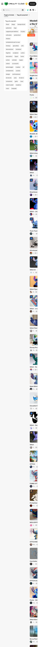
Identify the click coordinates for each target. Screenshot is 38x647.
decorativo (9, 56)
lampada (14, 88)
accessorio (15, 63)
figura (16, 56)
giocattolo (16, 45)
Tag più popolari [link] (22, 15)
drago (13, 24)
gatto (16, 81)
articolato (8, 35)
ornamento (9, 81)
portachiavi (17, 35)
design (8, 74)
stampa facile (21, 24)
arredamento (9, 70)
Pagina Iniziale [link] (9, 15)
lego (15, 28)
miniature (18, 49)
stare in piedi (9, 85)
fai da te (21, 78)
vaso (21, 81)
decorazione (9, 49)
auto (15, 78)
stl (23, 67)
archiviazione (16, 74)
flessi (7, 24)
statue (8, 63)
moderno (18, 85)
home (22, 56)
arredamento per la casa (13, 42)
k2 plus (23, 31)
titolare (8, 38)
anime (8, 60)
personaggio (9, 67)
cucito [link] (6, 16)
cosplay (18, 67)
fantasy (8, 45)
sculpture (15, 53)
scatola (18, 70)
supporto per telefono (12, 31)
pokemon (8, 28)
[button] (34, 10)
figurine (8, 53)
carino (22, 53)
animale (14, 60)
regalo (21, 60)
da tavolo (8, 78)
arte (22, 45)
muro (7, 88)
